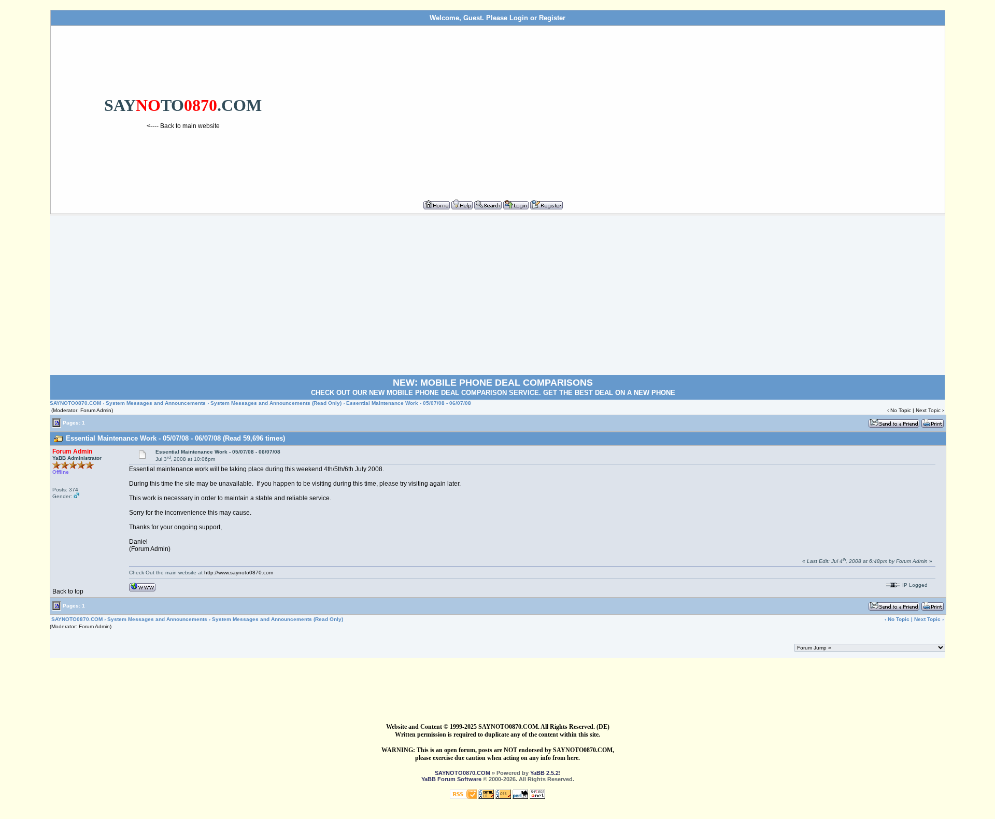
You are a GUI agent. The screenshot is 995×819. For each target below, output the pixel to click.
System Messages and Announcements (156, 403)
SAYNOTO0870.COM (75, 403)
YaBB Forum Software (451, 779)
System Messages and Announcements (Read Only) (276, 403)
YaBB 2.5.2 (544, 773)
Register (552, 18)
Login (518, 18)
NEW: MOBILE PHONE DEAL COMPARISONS (493, 382)
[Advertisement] (629, 108)
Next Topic (928, 410)
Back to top (67, 591)
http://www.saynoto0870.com (238, 572)
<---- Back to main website (183, 126)
